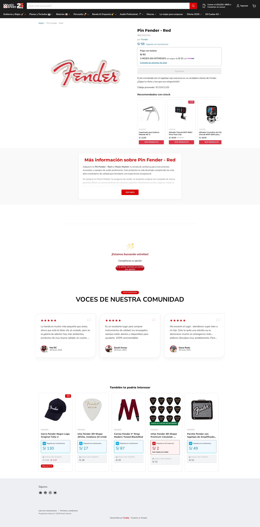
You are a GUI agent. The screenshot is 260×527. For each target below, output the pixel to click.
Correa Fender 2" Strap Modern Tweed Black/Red (128, 435)
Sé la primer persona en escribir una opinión (130, 268)
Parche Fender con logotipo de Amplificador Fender (201, 436)
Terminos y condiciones (69, 511)
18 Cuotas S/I (212, 14)
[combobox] (108, 6)
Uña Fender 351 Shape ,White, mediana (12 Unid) (92, 435)
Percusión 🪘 (80, 14)
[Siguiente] (217, 118)
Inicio (41, 23)
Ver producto (151, 142)
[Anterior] (141, 118)
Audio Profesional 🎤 (131, 14)
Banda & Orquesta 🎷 (103, 14)
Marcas (151, 14)
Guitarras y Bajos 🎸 (13, 14)
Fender (144, 39)
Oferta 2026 (193, 14)
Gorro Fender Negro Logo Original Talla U (55, 435)
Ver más (130, 192)
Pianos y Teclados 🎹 (40, 14)
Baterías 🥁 (62, 14)
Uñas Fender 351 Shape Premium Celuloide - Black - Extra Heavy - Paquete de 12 (164, 436)
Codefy (126, 517)
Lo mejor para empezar (171, 14)
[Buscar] (193, 6)
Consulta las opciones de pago (153, 63)
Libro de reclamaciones (48, 511)
